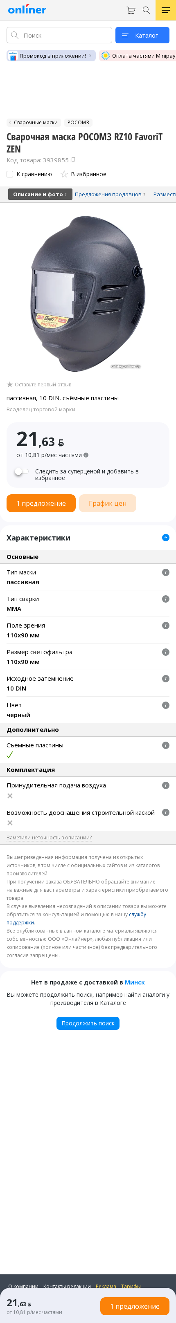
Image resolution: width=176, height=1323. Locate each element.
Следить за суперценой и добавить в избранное (87, 474)
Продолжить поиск (88, 1023)
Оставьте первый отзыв (43, 385)
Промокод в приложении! (53, 55)
